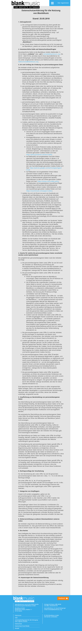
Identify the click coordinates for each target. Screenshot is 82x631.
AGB (16, 618)
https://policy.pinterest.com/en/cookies (39, 154)
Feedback (62, 598)
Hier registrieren (63, 3)
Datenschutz (18, 624)
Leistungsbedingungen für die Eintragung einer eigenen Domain (26, 620)
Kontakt (17, 628)
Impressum (18, 615)
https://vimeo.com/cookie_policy (48, 181)
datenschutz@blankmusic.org (28, 62)
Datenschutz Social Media (22, 626)
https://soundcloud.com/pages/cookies (39, 191)
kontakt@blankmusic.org (52, 54)
